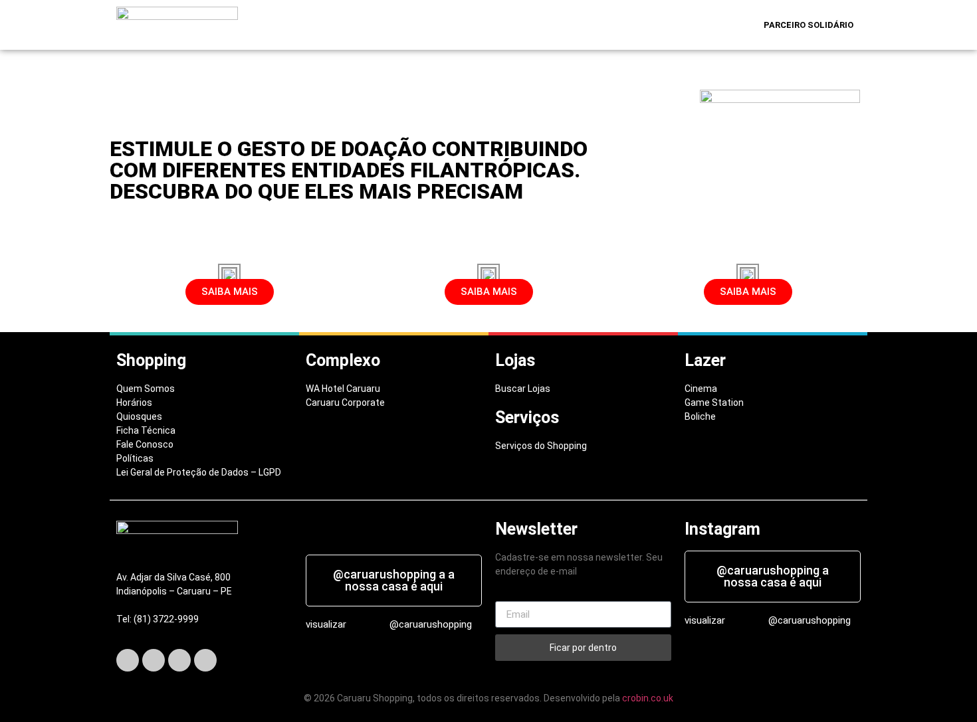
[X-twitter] (153, 660)
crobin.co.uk (647, 698)
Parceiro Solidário (808, 25)
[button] (387, 25)
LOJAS (442, 25)
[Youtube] (205, 660)
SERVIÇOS (492, 25)
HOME (333, 25)
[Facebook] (127, 660)
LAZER (543, 25)
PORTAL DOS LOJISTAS (699, 25)
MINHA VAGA (606, 25)
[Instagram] (179, 660)
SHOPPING (383, 25)
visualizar (326, 624)
